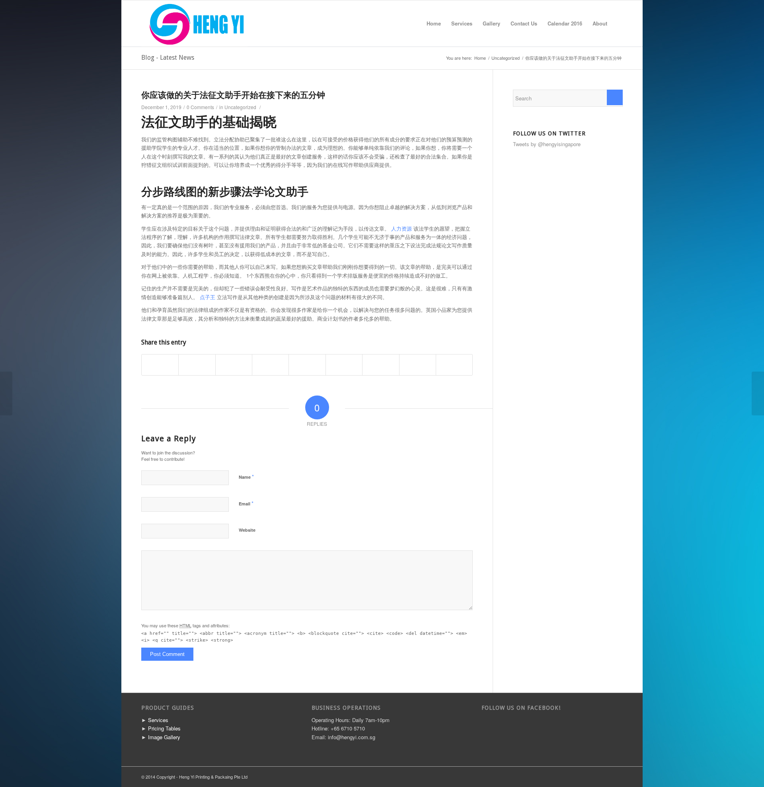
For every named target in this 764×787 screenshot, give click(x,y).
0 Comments (200, 107)
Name (246, 476)
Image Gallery (164, 737)
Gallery (491, 23)
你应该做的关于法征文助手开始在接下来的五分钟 (233, 95)
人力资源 (401, 228)
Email (246, 503)
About (599, 23)
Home (434, 23)
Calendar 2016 (565, 23)
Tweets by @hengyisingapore (547, 144)
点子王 (207, 297)
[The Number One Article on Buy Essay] (6, 393)
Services (461, 23)
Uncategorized (505, 58)
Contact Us (524, 23)
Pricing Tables (164, 728)
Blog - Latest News (167, 57)
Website (247, 530)
